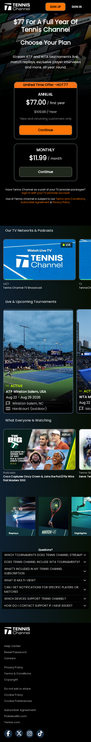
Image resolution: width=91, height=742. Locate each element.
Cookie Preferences (18, 701)
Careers (10, 658)
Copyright (11, 680)
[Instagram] (31, 734)
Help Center (12, 646)
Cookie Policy (13, 695)
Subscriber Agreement (35, 202)
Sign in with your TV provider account (46, 193)
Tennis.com (12, 722)
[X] (20, 734)
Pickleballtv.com (15, 716)
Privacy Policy (61, 202)
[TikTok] (41, 734)
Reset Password (15, 652)
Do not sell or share (17, 689)
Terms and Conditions (70, 199)
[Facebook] (9, 734)
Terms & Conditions (17, 673)
